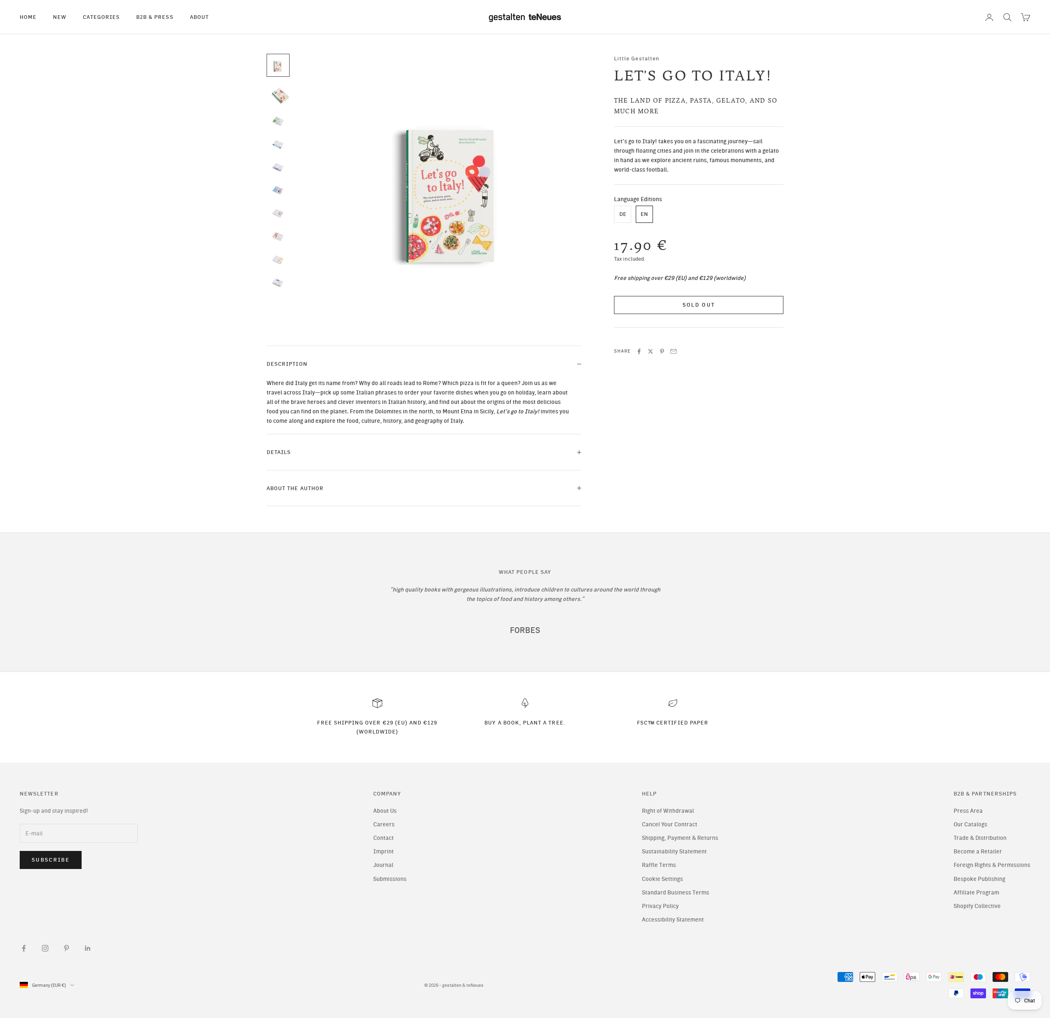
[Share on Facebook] (639, 351)
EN (644, 214)
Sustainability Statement (674, 851)
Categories (101, 17)
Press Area (968, 810)
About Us (385, 810)
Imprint (383, 851)
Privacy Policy (660, 906)
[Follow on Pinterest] (66, 948)
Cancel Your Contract (669, 824)
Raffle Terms (659, 865)
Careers (384, 824)
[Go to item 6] (278, 190)
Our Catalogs (970, 824)
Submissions (389, 879)
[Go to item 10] (278, 283)
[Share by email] (673, 351)
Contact (383, 838)
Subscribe (51, 860)
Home (28, 17)
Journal (383, 865)
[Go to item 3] (278, 121)
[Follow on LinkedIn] (88, 948)
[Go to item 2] (278, 94)
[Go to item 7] (278, 213)
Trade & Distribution (980, 838)
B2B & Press (154, 17)
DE (622, 214)
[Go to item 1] (278, 65)
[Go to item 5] (278, 167)
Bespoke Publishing (979, 879)
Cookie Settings (662, 879)
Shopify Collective (977, 906)
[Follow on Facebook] (24, 948)
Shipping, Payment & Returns (680, 838)
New (59, 17)
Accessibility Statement (673, 919)
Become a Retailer (978, 851)
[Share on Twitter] (650, 351)
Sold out (698, 305)
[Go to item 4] (278, 144)
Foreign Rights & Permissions (992, 865)
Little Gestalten (637, 58)
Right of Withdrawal (668, 810)
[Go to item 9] (278, 260)
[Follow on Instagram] (45, 948)
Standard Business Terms (675, 892)
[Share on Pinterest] (662, 351)
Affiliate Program (976, 892)
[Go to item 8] (278, 236)
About (199, 17)
